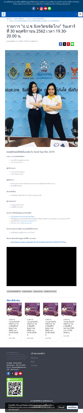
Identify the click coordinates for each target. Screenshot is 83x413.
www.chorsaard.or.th (29, 221)
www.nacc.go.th (26, 223)
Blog (32, 362)
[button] (76, 14)
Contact (34, 365)
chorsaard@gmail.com (19, 367)
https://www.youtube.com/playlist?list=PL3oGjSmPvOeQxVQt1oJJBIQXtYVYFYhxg (38, 242)
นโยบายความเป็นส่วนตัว (48, 407)
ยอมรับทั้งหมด (72, 407)
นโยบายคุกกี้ (15, 409)
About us (34, 358)
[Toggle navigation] (80, 14)
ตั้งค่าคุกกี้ (61, 407)
